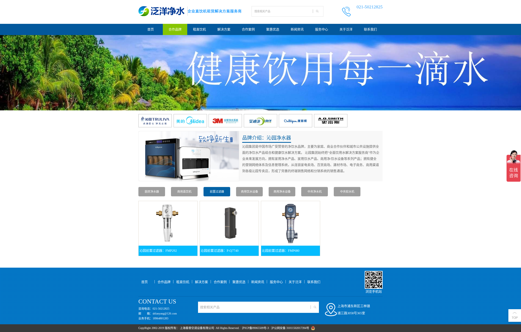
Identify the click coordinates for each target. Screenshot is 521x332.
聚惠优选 (272, 29)
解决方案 (223, 29)
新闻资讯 (297, 29)
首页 (150, 29)
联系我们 (370, 29)
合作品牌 (175, 29)
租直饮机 (199, 29)
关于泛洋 (345, 29)
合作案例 (248, 29)
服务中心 (321, 29)
